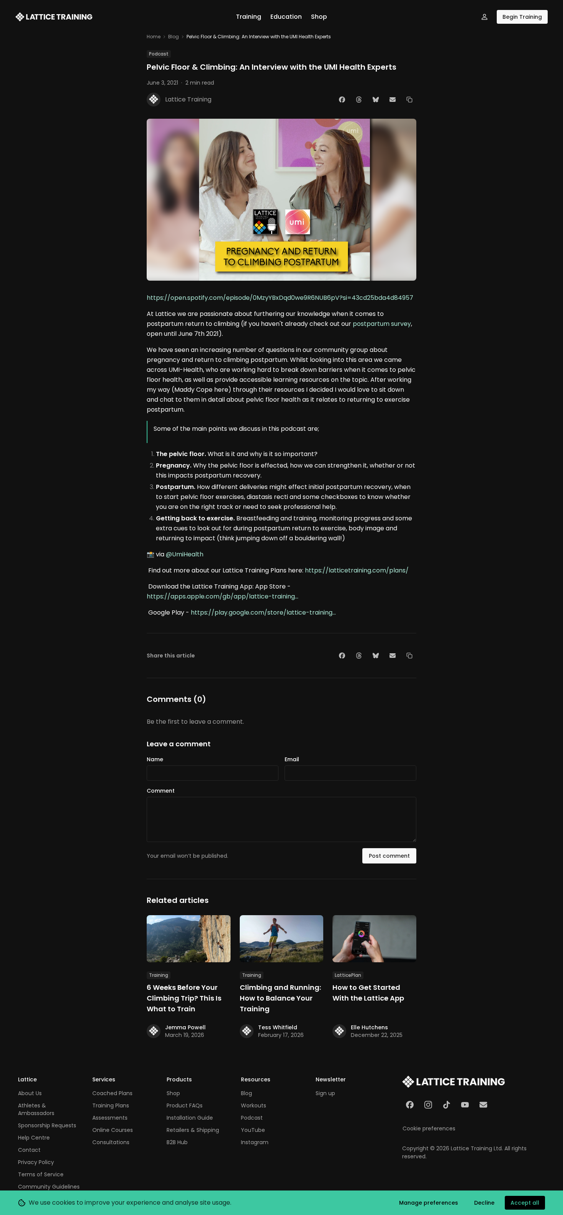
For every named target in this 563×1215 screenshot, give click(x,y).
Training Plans (110, 1105)
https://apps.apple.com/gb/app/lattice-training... (222, 596)
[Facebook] (409, 1104)
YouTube (253, 1130)
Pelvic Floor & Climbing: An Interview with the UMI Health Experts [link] (259, 37)
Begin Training (522, 17)
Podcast (252, 1118)
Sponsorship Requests (47, 1125)
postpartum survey (382, 323)
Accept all (525, 1203)
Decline (484, 1203)
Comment (161, 791)
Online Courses (112, 1130)
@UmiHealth (184, 554)
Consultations (110, 1142)
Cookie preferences (429, 1128)
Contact (29, 1150)
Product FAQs (185, 1105)
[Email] (483, 1104)
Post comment (389, 856)
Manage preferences (428, 1203)
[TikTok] (446, 1104)
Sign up (325, 1093)
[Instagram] (428, 1104)
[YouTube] (465, 1104)
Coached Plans (112, 1093)
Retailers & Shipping (193, 1130)
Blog (173, 37)
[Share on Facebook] (342, 99)
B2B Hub (177, 1142)
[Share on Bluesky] (376, 99)
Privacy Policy (36, 1162)
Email (292, 759)
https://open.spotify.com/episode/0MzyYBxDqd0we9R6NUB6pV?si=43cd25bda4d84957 (280, 297)
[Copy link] (409, 99)
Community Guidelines (49, 1186)
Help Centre (34, 1137)
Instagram (254, 1142)
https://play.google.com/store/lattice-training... (263, 612)
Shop (319, 16)
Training (248, 16)
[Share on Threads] (359, 99)
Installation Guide (190, 1118)
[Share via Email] (392, 99)
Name (155, 759)
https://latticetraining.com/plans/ (357, 570)
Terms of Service (41, 1174)
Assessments (110, 1118)
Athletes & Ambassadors (36, 1109)
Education (286, 16)
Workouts (253, 1105)
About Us (30, 1093)
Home (153, 37)
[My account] (484, 17)
